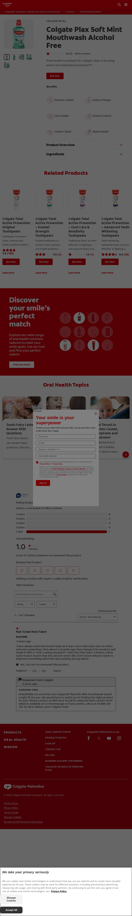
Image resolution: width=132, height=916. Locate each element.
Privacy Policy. (59, 891)
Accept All (11, 910)
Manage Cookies (11, 899)
